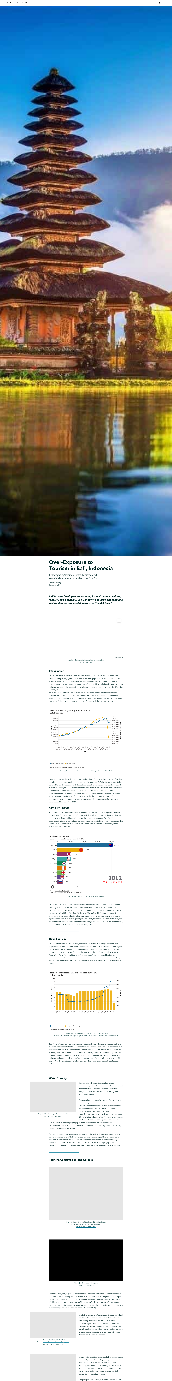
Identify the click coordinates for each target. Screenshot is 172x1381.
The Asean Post (89, 1285)
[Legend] (53, 653)
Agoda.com (89, 662)
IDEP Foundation (55, 1116)
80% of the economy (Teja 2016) (83, 695)
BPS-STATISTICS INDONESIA (86, 1227)
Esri (122, 657)
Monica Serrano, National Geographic (89, 1224)
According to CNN (86, 1083)
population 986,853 (74, 678)
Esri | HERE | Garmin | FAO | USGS (57, 657)
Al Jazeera (116, 1145)
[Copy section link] (47, 596)
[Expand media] (53, 1097)
